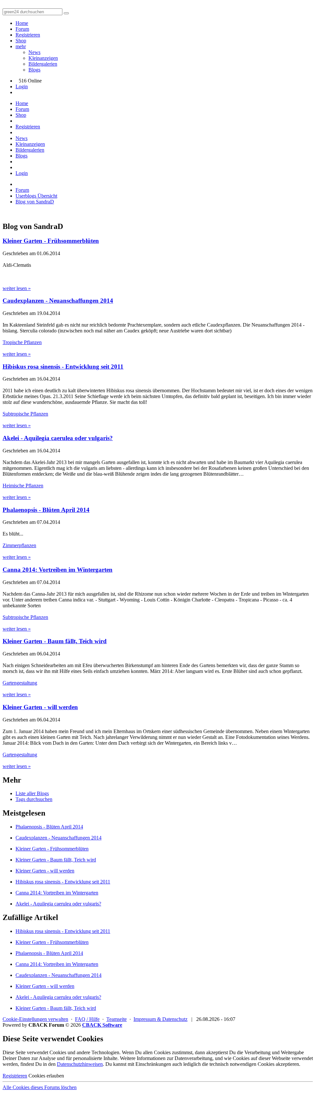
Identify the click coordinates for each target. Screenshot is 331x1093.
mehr (21, 46)
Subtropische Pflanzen (25, 414)
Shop (21, 40)
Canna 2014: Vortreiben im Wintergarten (57, 569)
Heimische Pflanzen (23, 485)
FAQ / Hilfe (87, 1019)
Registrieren (28, 35)
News (34, 52)
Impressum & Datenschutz (160, 1019)
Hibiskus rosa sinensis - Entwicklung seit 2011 (63, 366)
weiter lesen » (17, 288)
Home (22, 23)
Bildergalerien (42, 64)
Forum (22, 29)
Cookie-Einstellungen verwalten (35, 1019)
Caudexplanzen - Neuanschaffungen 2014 (58, 300)
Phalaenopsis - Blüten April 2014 (46, 509)
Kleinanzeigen (43, 58)
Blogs (34, 69)
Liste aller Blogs (32, 793)
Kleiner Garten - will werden (40, 707)
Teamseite (116, 1019)
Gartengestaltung (20, 683)
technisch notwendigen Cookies (241, 1064)
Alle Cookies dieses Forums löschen (40, 1087)
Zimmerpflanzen (19, 545)
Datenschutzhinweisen (80, 1064)
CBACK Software (102, 1025)
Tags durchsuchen (34, 799)
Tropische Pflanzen (22, 342)
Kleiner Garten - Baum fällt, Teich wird (55, 641)
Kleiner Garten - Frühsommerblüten (51, 240)
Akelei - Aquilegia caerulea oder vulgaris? (58, 438)
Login (22, 86)
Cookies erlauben (46, 1075)
